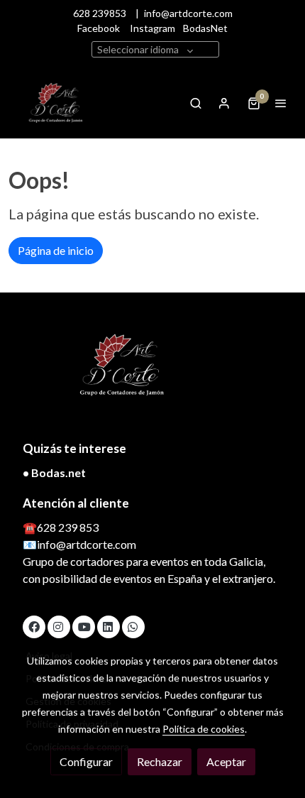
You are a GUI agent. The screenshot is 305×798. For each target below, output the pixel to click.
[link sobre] (152, 374)
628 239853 (103, 13)
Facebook (98, 28)
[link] (56, 103)
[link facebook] (34, 626)
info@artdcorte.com (188, 13)
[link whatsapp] (132, 626)
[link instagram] (58, 626)
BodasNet (205, 28)
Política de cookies (203, 729)
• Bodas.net (54, 472)
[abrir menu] (281, 103)
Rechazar (159, 761)
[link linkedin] (107, 626)
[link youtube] (84, 626)
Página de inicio (56, 250)
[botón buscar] (196, 103)
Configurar (86, 761)
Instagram (152, 28)
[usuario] (224, 103)
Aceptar (226, 761)
